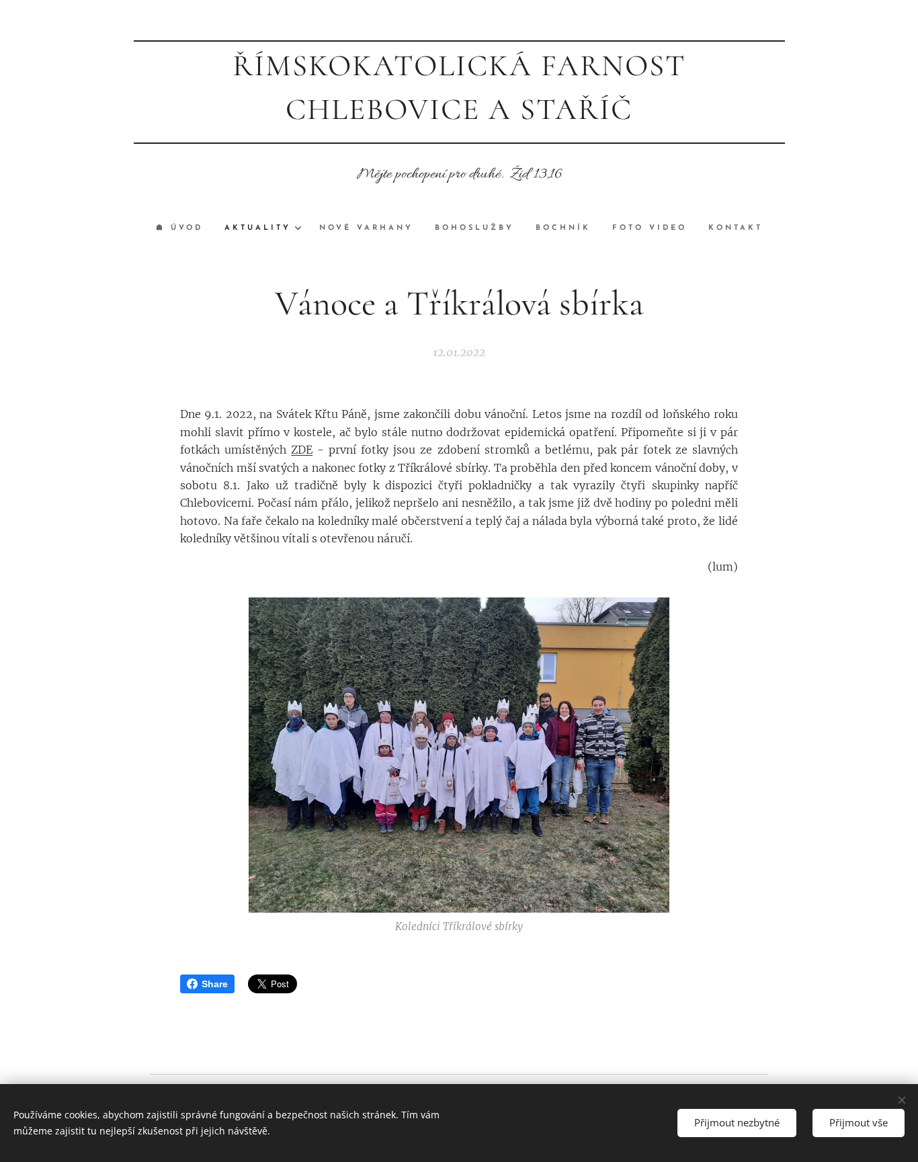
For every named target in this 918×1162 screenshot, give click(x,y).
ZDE (301, 449)
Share (215, 984)
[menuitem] (185, 228)
